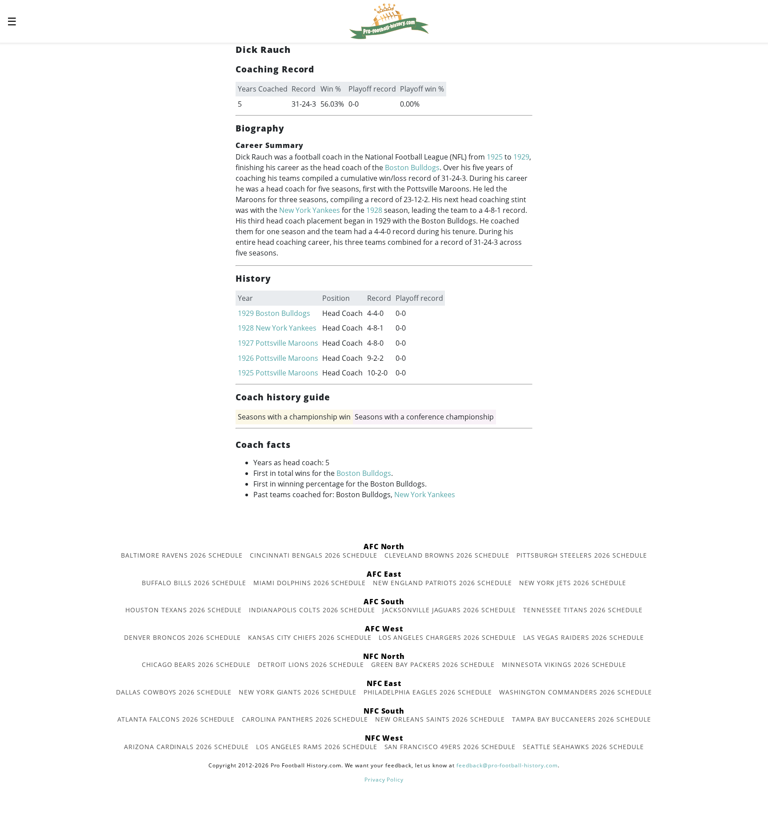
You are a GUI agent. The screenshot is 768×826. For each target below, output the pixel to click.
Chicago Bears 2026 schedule (196, 664)
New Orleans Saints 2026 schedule (440, 719)
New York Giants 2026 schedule (297, 692)
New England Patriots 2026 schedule (442, 583)
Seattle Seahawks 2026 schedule (583, 746)
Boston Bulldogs (412, 167)
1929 (521, 157)
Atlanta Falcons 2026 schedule (176, 719)
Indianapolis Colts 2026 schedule (312, 610)
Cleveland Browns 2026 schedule (446, 555)
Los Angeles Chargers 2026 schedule (447, 637)
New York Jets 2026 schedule (572, 583)
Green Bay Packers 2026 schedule (433, 664)
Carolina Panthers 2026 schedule (305, 719)
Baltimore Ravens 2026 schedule (182, 555)
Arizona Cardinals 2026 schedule (186, 746)
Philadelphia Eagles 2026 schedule (428, 692)
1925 (495, 157)
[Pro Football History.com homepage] (389, 20)
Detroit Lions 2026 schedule (311, 664)
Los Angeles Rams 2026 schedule (316, 746)
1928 (374, 210)
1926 (246, 358)
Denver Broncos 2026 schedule (182, 637)
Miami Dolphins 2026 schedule (309, 583)
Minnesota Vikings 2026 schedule (564, 664)
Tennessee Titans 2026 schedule (583, 610)
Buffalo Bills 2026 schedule (194, 583)
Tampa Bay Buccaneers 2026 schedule (581, 719)
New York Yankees (309, 210)
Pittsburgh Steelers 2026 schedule (581, 555)
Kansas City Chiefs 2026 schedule (310, 637)
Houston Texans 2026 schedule (183, 610)
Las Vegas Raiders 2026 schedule (583, 637)
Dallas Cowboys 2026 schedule (174, 692)
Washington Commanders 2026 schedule (575, 692)
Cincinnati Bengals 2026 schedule (313, 555)
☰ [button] (12, 21)
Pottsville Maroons (287, 343)
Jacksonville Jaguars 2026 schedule (449, 610)
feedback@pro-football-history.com (507, 765)
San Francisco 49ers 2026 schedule (450, 746)
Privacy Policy (384, 779)
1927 (246, 343)
